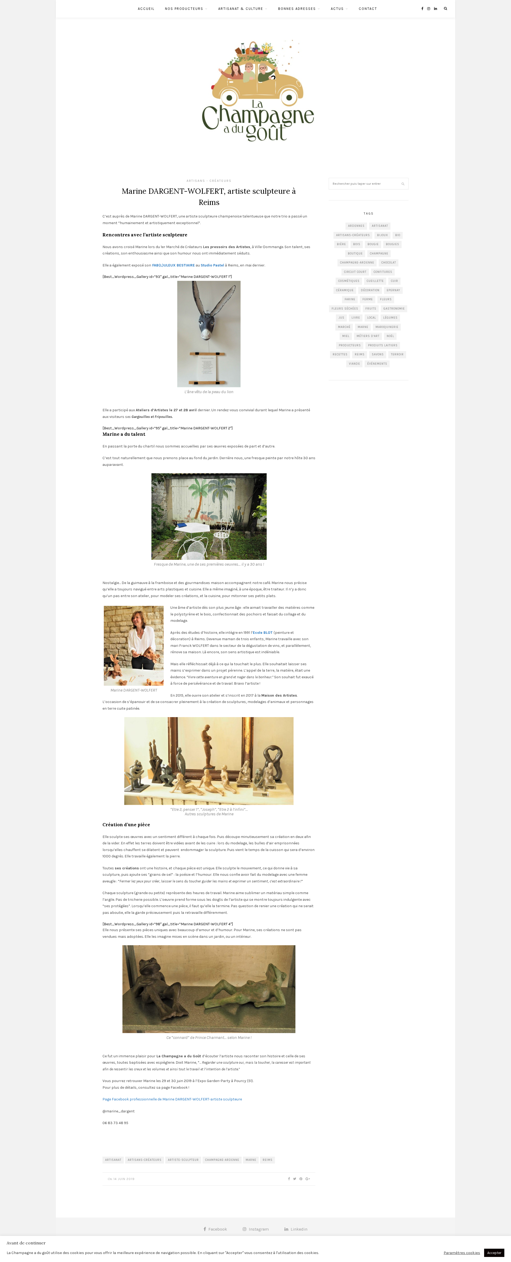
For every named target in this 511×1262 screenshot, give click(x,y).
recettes (340, 354)
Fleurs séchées (345, 308)
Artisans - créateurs (209, 181)
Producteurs (350, 345)
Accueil (146, 9)
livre (356, 317)
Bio (397, 235)
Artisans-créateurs (145, 1160)
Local (371, 317)
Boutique (355, 253)
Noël (390, 336)
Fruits (370, 308)
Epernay (393, 290)
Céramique (345, 290)
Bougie (373, 244)
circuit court (355, 272)
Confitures (383, 272)
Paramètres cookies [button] (462, 1253)
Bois (356, 244)
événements (377, 363)
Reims (268, 1160)
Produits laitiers (383, 345)
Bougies (392, 244)
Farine (350, 299)
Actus (337, 9)
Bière (341, 244)
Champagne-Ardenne (222, 1160)
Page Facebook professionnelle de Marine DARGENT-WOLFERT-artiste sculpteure (172, 1099)
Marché (344, 327)
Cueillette (375, 281)
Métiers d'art (368, 336)
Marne (251, 1160)
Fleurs (386, 299)
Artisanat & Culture (240, 9)
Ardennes (356, 226)
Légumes (390, 317)
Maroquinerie (387, 327)
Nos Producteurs (184, 9)
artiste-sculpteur (183, 1160)
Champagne (379, 253)
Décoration (370, 290)
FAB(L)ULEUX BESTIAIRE (173, 265)
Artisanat (113, 1160)
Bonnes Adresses (297, 9)
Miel (345, 336)
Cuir (394, 281)
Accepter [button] (494, 1253)
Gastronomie (394, 308)
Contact (368, 9)
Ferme (367, 299)
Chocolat (388, 262)
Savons (378, 354)
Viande (354, 363)
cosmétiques (349, 281)
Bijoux (382, 235)
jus (341, 317)
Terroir (397, 354)
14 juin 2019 (124, 1179)
